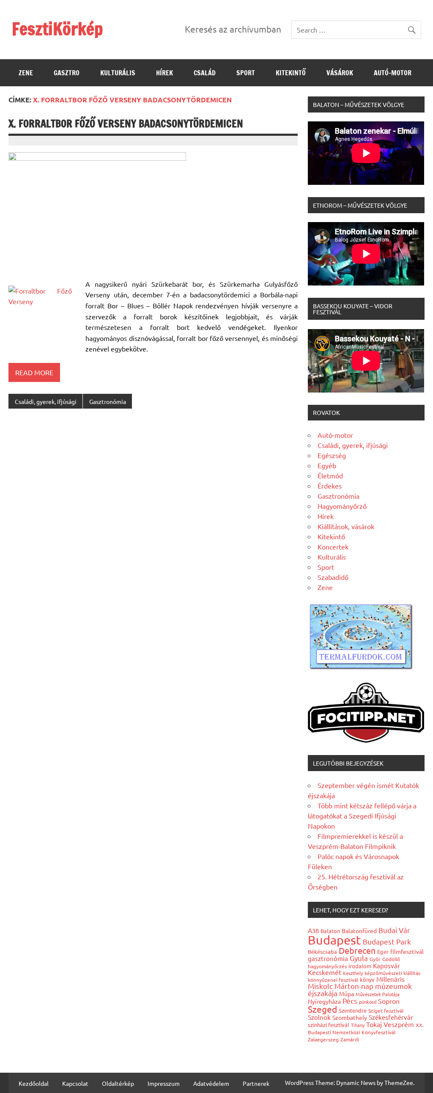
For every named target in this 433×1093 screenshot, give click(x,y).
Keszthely (353, 972)
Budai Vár (394, 929)
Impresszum (164, 1083)
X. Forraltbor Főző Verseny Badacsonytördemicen (125, 123)
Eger (383, 951)
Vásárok (339, 72)
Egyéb (327, 465)
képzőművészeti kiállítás (392, 972)
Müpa (346, 993)
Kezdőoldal (34, 1083)
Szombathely (349, 1017)
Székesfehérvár (391, 1017)
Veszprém (399, 1024)
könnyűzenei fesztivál (333, 979)
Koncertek (333, 546)
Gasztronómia (107, 401)
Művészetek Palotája (378, 994)
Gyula (359, 957)
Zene (26, 72)
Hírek (164, 72)
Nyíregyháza (324, 1001)
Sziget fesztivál (385, 1010)
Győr (375, 959)
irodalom (359, 965)
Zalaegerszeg (323, 1039)
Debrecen (357, 950)
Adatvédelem (211, 1083)
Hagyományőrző (342, 506)
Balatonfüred (359, 930)
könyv (367, 979)
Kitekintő (291, 72)
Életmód (330, 475)
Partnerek (256, 1083)
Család (205, 72)
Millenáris (390, 979)
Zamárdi (349, 1039)
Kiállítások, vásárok (346, 526)
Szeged (322, 1008)
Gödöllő (391, 959)
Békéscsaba (322, 951)
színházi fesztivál (328, 1024)
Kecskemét (324, 972)
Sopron (389, 1001)
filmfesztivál (407, 951)
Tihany (357, 1025)
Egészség (332, 455)
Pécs (350, 1000)
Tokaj (374, 1024)
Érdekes (330, 485)
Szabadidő (333, 577)
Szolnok (319, 1017)
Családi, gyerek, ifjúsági (46, 401)
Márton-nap (353, 985)
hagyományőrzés (327, 966)
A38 (313, 930)
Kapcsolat (75, 1083)
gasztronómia (328, 958)
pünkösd (367, 1001)
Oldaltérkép (118, 1083)
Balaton (330, 930)
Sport (245, 72)
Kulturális (117, 72)
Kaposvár (386, 965)
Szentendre (353, 1010)
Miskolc (320, 985)
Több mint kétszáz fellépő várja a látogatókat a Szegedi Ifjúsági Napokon (362, 815)
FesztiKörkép (57, 28)
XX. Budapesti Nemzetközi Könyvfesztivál (366, 1028)
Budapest (334, 940)
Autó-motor (392, 72)
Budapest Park (387, 941)
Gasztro (66, 72)
